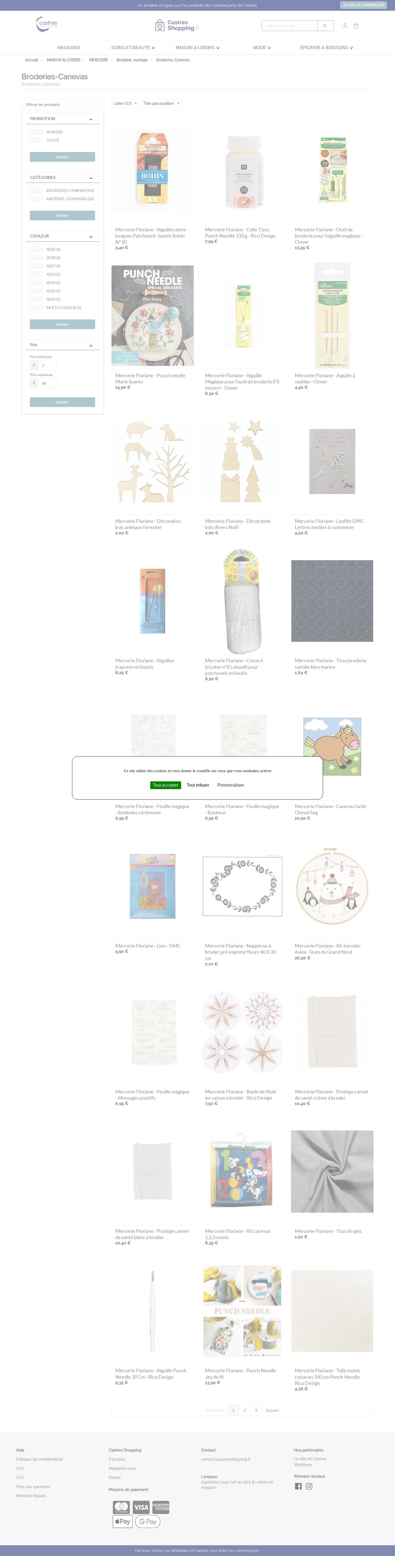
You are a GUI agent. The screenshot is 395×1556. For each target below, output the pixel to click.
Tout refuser (198, 785)
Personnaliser (230, 785)
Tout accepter (165, 785)
